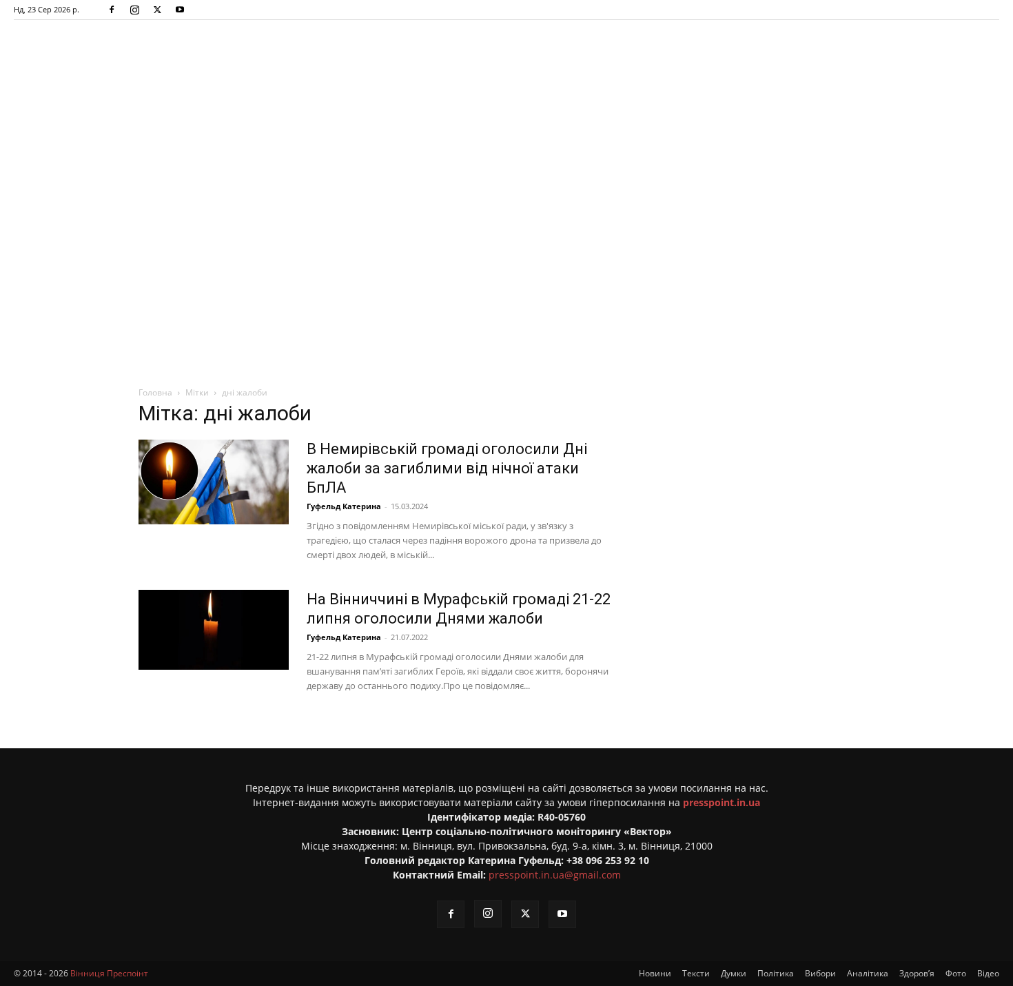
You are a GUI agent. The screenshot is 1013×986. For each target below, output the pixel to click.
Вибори (820, 973)
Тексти (696, 973)
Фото (955, 973)
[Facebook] (111, 9)
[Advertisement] (506, 196)
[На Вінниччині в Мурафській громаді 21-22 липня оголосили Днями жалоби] (214, 630)
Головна (155, 392)
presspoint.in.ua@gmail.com (555, 874)
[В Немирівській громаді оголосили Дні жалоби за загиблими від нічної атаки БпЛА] (214, 482)
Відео (988, 973)
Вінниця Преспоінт (109, 973)
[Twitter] (157, 9)
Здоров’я (916, 973)
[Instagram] (134, 9)
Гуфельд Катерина (344, 506)
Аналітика (867, 973)
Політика (775, 973)
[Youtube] (180, 9)
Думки (733, 973)
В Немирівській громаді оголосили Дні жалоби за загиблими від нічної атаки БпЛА (447, 468)
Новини (655, 973)
